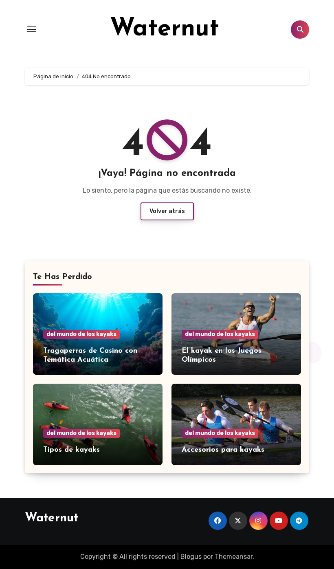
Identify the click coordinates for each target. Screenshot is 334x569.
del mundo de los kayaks (81, 334)
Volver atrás (167, 211)
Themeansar (234, 556)
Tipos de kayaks (71, 450)
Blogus (191, 556)
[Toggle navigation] (31, 29)
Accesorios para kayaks (223, 450)
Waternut (164, 29)
